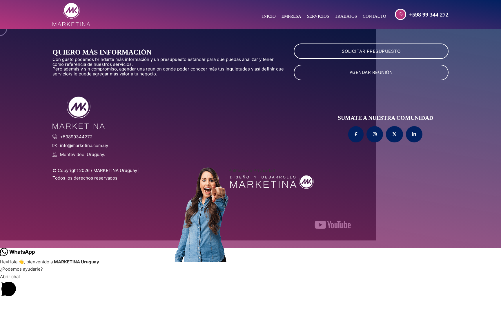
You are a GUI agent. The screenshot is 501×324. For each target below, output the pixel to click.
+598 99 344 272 (429, 14)
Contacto (374, 16)
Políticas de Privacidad (251, 170)
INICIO (269, 16)
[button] (250, 286)
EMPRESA (291, 16)
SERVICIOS (318, 16)
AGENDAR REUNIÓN (371, 72)
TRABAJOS (346, 16)
